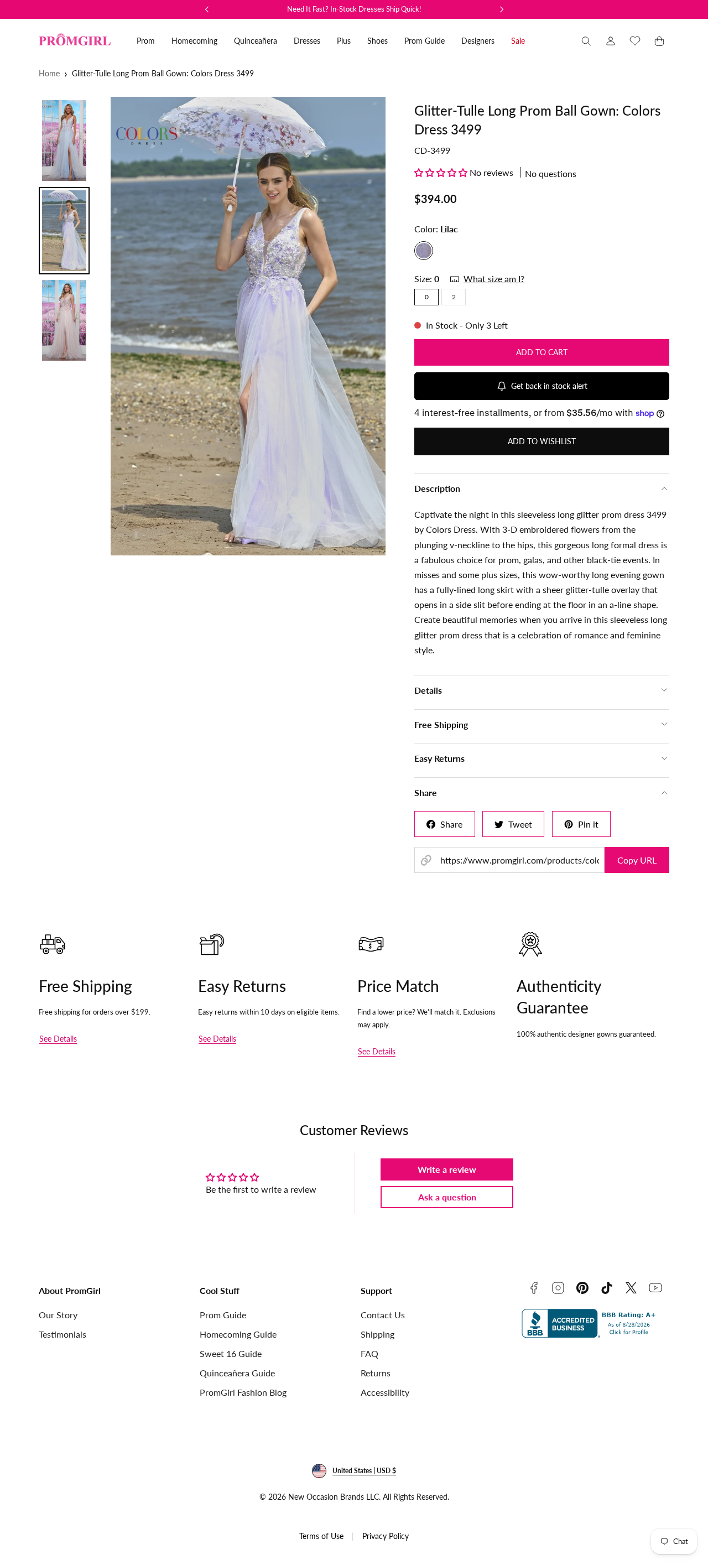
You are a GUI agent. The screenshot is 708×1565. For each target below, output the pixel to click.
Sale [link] (518, 40)
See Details (58, 1038)
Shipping (377, 1334)
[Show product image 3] (64, 320)
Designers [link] (477, 40)
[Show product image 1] (64, 140)
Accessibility (385, 1392)
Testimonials (62, 1334)
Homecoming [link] (194, 40)
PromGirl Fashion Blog (243, 1392)
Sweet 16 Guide (231, 1353)
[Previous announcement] (207, 9)
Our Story (58, 1314)
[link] (611, 41)
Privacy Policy (385, 1536)
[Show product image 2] (64, 230)
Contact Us (383, 1314)
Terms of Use (321, 1536)
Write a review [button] (447, 1169)
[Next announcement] (501, 9)
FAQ (369, 1353)
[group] (248, 326)
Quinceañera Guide (237, 1373)
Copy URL (637, 860)
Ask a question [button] (447, 1197)
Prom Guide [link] (424, 40)
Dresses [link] (307, 40)
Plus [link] (344, 40)
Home (49, 73)
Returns (376, 1373)
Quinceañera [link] (255, 40)
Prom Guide (223, 1314)
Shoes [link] (377, 40)
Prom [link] (146, 40)
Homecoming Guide (238, 1334)
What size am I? (494, 278)
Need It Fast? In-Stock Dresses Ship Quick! (354, 8)
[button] (586, 41)
